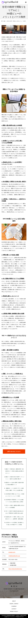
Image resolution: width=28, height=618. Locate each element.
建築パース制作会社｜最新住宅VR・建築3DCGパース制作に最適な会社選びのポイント (14, 471)
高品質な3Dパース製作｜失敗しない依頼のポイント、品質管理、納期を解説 (14, 518)
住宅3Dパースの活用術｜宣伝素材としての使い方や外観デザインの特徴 (15, 523)
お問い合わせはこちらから (14, 451)
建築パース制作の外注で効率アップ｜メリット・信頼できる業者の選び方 (14, 478)
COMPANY (14, 606)
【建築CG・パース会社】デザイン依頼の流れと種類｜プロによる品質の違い (14, 489)
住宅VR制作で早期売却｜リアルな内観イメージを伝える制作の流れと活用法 (14, 500)
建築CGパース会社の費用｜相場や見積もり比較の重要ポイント (14, 483)
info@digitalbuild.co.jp (14, 556)
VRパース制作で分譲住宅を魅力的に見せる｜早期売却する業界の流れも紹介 (14, 512)
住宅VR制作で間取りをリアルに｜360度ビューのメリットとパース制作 (14, 495)
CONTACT (14, 609)
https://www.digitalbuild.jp (15, 569)
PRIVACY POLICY (14, 611)
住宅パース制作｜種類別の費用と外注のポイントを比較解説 (14, 506)
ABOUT (14, 601)
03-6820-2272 (12, 552)
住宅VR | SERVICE (14, 603)
